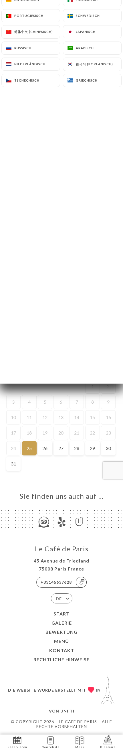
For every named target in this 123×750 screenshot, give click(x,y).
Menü (61, 641)
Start (61, 613)
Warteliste (50, 747)
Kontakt (61, 650)
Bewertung (61, 632)
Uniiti (67, 710)
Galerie (61, 622)
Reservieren (17, 747)
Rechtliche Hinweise (61, 659)
